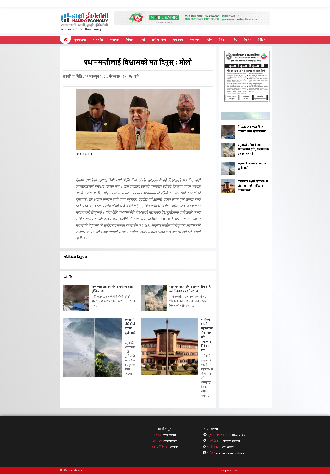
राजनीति (98, 39)
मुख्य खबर (80, 39)
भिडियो (262, 39)
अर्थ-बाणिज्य (159, 39)
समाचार (114, 39)
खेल (209, 39)
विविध (247, 39)
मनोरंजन (178, 39)
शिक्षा (222, 39)
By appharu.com (229, 470)
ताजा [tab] (232, 115)
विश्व (235, 39)
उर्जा (142, 39)
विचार (129, 39)
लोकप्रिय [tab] (257, 115)
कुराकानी (195, 39)
